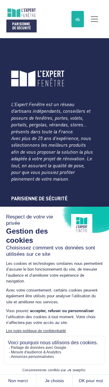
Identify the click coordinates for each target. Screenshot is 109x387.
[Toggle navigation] (94, 19)
